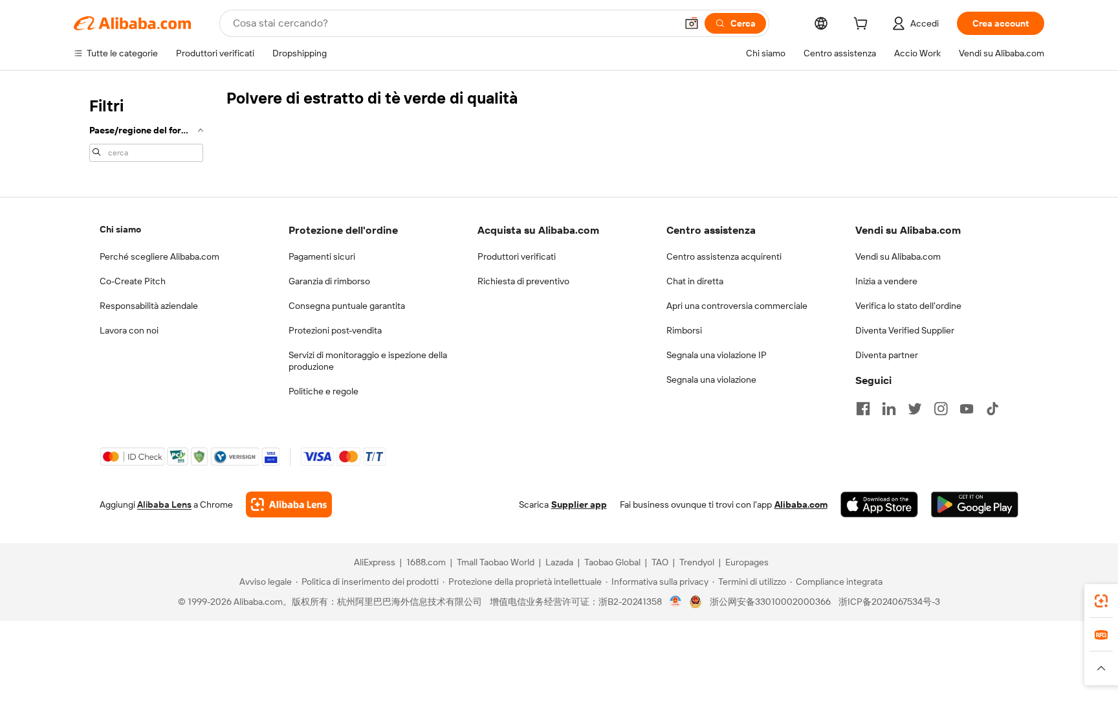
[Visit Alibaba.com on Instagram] (940, 408)
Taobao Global (612, 562)
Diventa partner (886, 355)
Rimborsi (684, 330)
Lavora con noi (129, 330)
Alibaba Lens (164, 504)
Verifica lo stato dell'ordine (908, 305)
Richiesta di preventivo (523, 281)
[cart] (863, 25)
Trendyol (696, 562)
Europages (747, 562)
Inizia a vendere (886, 281)
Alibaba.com (801, 504)
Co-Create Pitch (133, 281)
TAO (660, 562)
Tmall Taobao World (495, 562)
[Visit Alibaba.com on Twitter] (915, 408)
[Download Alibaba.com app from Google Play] (974, 504)
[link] (1101, 601)
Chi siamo (120, 229)
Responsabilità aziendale (149, 305)
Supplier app (579, 504)
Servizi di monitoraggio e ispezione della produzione (368, 361)
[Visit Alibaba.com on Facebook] (863, 408)
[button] (691, 23)
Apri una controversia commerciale (736, 305)
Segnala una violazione (711, 379)
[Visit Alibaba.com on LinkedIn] (889, 408)
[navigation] (146, 128)
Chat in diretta (694, 281)
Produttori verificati (516, 256)
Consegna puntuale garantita (347, 305)
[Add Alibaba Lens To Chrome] (289, 504)
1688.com (426, 562)
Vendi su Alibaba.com (898, 256)
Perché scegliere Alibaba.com (159, 256)
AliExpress (374, 562)
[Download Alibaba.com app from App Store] (879, 504)
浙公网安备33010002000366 (770, 601)
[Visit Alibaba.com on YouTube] (966, 408)
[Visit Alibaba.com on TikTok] (992, 408)
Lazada (559, 562)
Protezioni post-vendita (335, 330)
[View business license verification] (676, 601)
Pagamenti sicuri (322, 256)
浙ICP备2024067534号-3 (889, 601)
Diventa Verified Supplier (904, 330)
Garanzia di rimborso (329, 281)
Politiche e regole (323, 391)
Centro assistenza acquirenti (724, 256)
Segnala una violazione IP (716, 355)
